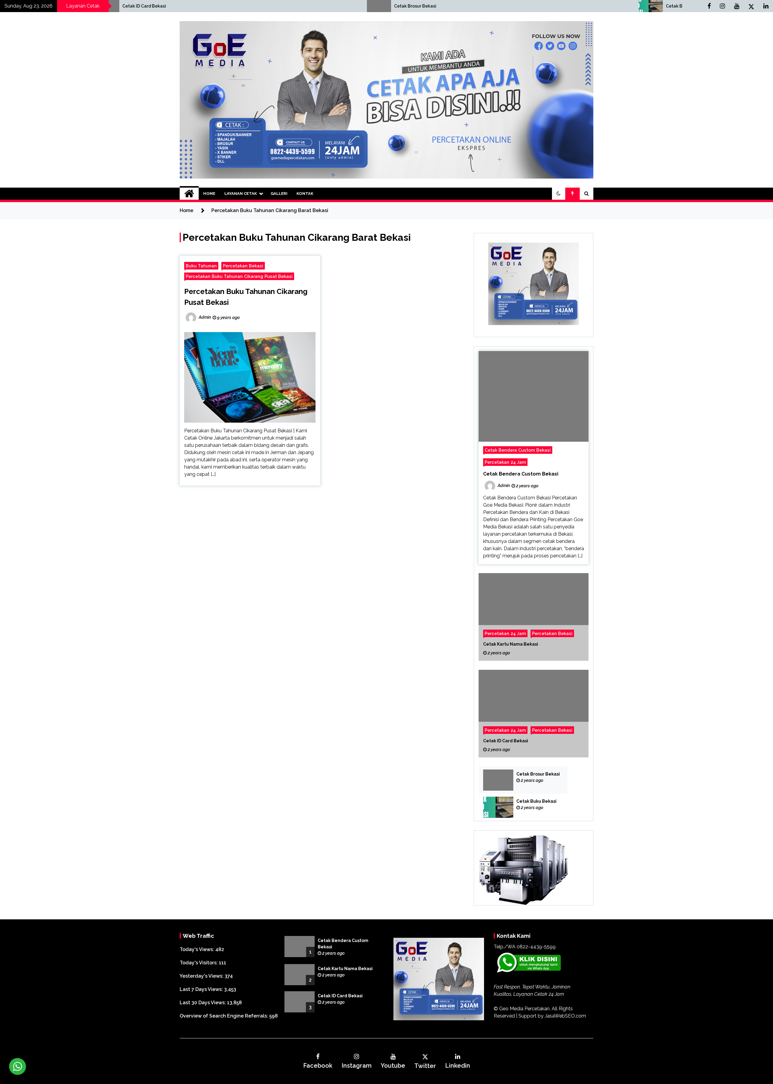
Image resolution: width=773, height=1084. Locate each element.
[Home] (189, 194)
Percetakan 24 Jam (505, 462)
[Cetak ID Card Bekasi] (534, 713)
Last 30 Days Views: (203, 1002)
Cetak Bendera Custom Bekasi (518, 450)
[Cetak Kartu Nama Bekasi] (534, 617)
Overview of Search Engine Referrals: (224, 1016)
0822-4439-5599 (536, 947)
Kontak (305, 193)
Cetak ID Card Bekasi (505, 740)
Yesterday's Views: (202, 976)
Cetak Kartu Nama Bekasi (510, 644)
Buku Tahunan (201, 265)
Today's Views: (197, 949)
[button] (558, 194)
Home (209, 193)
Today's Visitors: (199, 963)
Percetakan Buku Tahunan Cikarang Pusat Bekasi (239, 276)
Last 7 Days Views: (202, 989)
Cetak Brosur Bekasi (243, 6)
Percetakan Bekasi (243, 265)
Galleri (279, 193)
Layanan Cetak (240, 193)
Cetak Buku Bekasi (513, 6)
